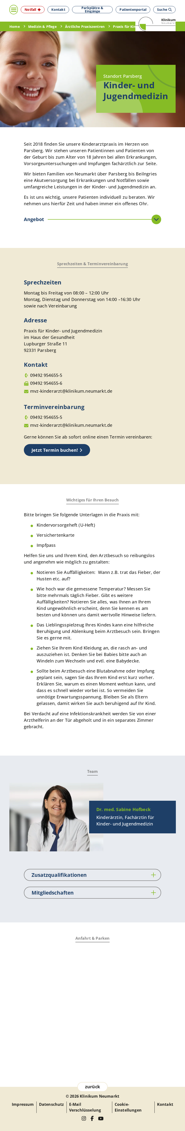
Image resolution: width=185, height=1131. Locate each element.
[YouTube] (101, 1118)
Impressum (23, 1104)
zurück (92, 1086)
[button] (33, 9)
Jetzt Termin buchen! (55, 450)
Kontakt (165, 1104)
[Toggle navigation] (13, 9)
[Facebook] (92, 1118)
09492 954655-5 (46, 375)
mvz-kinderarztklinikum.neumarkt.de (71, 391)
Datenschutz (51, 1104)
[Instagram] (84, 1118)
